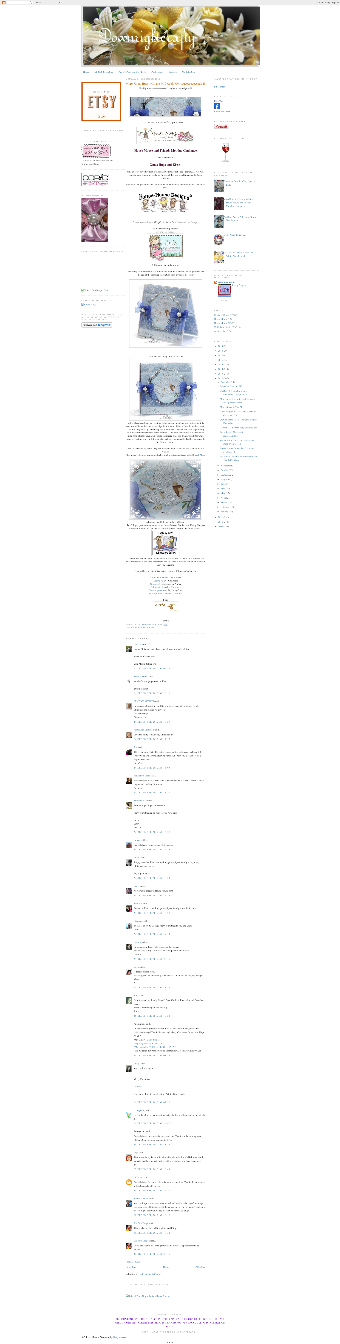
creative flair (220, 331)
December (226, 382)
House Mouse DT (144, 627)
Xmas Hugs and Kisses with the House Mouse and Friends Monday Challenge (238, 202)
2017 (220, 355)
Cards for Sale (188, 71)
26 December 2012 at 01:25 (152, 1055)
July (223, 484)
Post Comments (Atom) (150, 1273)
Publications (157, 71)
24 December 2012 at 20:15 (152, 958)
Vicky (137, 857)
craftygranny (140, 1110)
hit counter (219, 86)
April (223, 497)
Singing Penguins (239, 285)
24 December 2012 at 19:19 (152, 934)
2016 (220, 359)
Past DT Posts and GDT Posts (132, 71)
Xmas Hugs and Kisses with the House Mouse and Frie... (238, 413)
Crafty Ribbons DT (223, 315)
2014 (220, 369)
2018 (220, 350)
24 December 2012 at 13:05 (152, 767)
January (225, 511)
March (224, 502)
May (223, 493)
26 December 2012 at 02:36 (152, 1102)
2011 (220, 517)
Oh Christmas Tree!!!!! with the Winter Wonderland (238, 254)
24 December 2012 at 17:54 (152, 895)
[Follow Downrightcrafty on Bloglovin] (96, 326)
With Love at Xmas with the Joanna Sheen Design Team (237, 442)
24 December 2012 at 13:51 (152, 792)
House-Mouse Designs (187, 222)
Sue (135, 747)
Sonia (136, 995)
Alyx (136, 1152)
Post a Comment (133, 1261)
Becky (137, 885)
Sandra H (138, 903)
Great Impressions (157, 590)
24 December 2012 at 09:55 (152, 668)
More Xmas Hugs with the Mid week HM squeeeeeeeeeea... (237, 400)
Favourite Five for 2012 (231, 386)
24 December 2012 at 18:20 (152, 912)
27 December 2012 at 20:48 (152, 1169)
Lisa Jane (138, 920)
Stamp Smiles (153, 1039)
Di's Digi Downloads (165, 231)
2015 (220, 364)
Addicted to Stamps (159, 577)
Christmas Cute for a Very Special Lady (238, 427)
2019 (220, 346)
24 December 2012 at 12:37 (152, 739)
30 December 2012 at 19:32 (152, 1232)
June (223, 488)
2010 (220, 521)
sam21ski (138, 644)
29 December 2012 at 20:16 (152, 1215)
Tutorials (173, 71)
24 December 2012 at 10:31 (152, 693)
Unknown (138, 1177)
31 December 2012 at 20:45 (152, 1253)
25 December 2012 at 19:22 (152, 1015)
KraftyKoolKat (141, 800)
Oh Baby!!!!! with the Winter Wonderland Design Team (233, 392)
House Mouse (220, 319)
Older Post (200, 1267)
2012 (220, 378)
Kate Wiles (218, 101)
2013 (220, 373)
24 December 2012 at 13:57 (152, 832)
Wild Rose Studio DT (224, 327)
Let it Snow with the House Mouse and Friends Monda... (238, 458)
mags (136, 966)
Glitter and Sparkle (160, 587)
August (224, 479)
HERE (197, 528)
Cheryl (137, 1063)
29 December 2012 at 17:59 (152, 1190)
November (226, 465)
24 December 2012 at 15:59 (152, 878)
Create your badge (222, 111)
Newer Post (131, 1267)
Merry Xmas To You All (234, 234)
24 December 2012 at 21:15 (152, 987)
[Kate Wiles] (217, 107)
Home (86, 71)
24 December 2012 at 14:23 (152, 849)
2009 (220, 526)
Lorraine (138, 941)
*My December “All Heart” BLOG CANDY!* (155, 1046)
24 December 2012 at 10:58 (152, 721)
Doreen (137, 840)
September (226, 474)
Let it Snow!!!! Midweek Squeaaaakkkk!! (231, 434)
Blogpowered (119, 1337)
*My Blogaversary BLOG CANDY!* (151, 1043)
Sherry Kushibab (142, 1198)
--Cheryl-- (138, 1086)
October (225, 470)
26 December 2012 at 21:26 (152, 1144)
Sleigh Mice (199, 454)
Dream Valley (160, 580)
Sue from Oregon (142, 1223)
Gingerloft (155, 583)
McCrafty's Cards (142, 775)
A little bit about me (103, 71)
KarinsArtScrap (141, 676)
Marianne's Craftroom (144, 729)
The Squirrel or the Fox (160, 593)
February (225, 507)
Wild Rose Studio (226, 282)
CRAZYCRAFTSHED (144, 701)
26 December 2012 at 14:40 (152, 1123)
